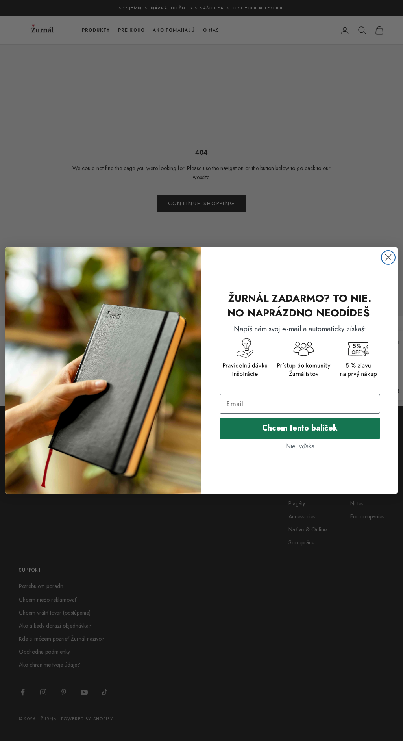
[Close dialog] (388, 257)
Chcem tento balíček (300, 428)
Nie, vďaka (300, 446)
